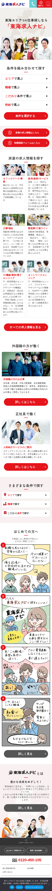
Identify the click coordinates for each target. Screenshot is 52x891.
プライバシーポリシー (34, 887)
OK (12, 887)
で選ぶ (14, 78)
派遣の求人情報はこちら (27, 132)
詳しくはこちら (25, 401)
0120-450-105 (29, 860)
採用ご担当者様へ (36, 850)
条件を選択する (25, 115)
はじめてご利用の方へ (14, 850)
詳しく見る (25, 753)
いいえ (19, 887)
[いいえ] (49, 884)
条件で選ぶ (18, 96)
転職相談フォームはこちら (27, 143)
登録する (40, 5)
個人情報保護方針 (9, 868)
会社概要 (30, 868)
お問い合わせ (7, 872)
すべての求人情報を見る (25, 327)
